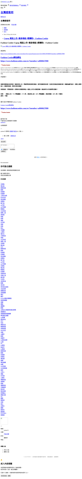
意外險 (2, 285)
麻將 (2, 370)
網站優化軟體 (4, 315)
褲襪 (2, 360)
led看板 (3, 349)
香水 (2, 404)
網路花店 (3, 324)
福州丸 (2, 233)
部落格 (6, 29)
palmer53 (3, 122)
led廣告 (3, 345)
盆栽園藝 (3, 292)
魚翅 (2, 237)
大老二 (2, 372)
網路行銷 (3, 395)
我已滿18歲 (4, 475)
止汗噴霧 (3, 207)
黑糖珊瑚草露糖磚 (6, 313)
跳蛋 (2, 383)
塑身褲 (2, 411)
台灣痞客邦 (7, 12)
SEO (2, 321)
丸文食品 (3, 211)
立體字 (2, 334)
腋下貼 (2, 203)
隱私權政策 (50, 456)
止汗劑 (2, 205)
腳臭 (2, 190)
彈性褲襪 (3, 362)
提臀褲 (2, 415)
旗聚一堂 (3, 212)
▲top (2, 138)
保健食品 (3, 273)
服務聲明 (56, 456)
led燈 (2, 342)
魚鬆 (2, 216)
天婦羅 (2, 230)
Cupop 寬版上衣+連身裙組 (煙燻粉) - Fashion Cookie (26, 38)
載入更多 (3, 141)
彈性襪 (2, 358)
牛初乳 (2, 279)
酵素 (2, 283)
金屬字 (2, 338)
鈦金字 (2, 347)
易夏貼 (2, 201)
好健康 (2, 271)
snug (2, 246)
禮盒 (2, 220)
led (1, 343)
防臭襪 (2, 193)
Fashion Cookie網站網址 (11, 57)
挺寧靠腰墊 (4, 300)
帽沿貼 (2, 186)
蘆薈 (2, 398)
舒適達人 (3, 393)
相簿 (5, 28)
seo (1, 396)
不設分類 (13, 24)
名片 (5, 31)
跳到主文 (3, 16)
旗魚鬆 (2, 214)
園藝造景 (3, 290)
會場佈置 (3, 328)
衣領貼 (2, 184)
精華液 (2, 400)
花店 (2, 322)
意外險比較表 (4, 287)
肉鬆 (2, 218)
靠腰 (2, 302)
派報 (2, 332)
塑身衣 (2, 409)
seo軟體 (3, 317)
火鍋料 (2, 232)
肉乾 (2, 226)
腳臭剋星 (3, 188)
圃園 (2, 407)
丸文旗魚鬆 (4, 368)
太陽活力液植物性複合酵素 (8, 309)
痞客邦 (12, 131)
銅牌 (2, 336)
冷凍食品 (3, 235)
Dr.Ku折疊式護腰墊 (6, 298)
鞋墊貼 (2, 209)
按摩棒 (2, 381)
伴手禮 (2, 222)
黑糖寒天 (3, 311)
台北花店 (3, 330)
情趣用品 (3, 379)
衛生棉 (2, 389)
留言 (15, 131)
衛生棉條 (3, 391)
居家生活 (13, 135)
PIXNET (29, 456)
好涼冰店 (3, 197)
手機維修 (3, 387)
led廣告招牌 (4, 340)
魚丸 (2, 228)
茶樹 (2, 402)
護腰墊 (2, 306)
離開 (9, 475)
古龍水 (2, 406)
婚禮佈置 (3, 326)
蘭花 (2, 296)
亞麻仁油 (3, 275)
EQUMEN (3, 413)
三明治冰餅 (4, 195)
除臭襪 (2, 191)
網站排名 (3, 319)
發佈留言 (3, 151)
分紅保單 (3, 288)
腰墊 (2, 304)
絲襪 (2, 364)
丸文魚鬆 (3, 366)
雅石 (2, 294)
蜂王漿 (2, 277)
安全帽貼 (3, 199)
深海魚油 (3, 281)
